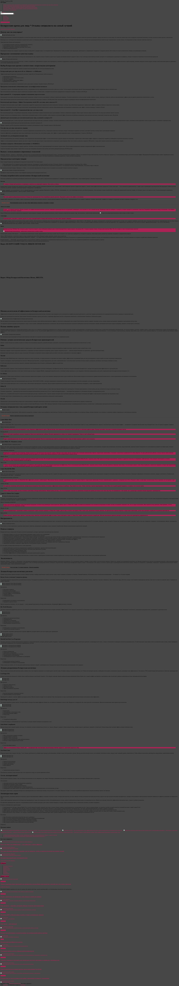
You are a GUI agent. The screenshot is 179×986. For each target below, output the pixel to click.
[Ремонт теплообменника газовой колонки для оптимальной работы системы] (19, 927)
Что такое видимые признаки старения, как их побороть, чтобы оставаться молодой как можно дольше (32, 851)
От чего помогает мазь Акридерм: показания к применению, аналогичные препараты (24, 836)
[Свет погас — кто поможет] (8, 918)
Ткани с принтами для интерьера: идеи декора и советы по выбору (19, 6)
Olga (12, 908)
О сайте (5, 16)
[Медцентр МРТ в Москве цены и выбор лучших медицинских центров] (18, 909)
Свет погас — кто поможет (9, 9)
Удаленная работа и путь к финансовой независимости (17, 951)
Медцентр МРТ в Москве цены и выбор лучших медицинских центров (20, 8)
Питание (5, 872)
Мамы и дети (6, 868)
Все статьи (5, 17)
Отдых (5, 871)
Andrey (12, 953)
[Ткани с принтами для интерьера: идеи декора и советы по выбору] (17, 891)
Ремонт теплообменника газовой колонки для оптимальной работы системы (24, 933)
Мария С (13, 29)
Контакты (5, 19)
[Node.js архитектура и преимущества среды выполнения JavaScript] (17, 964)
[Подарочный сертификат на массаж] (10, 937)
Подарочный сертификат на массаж (11, 942)
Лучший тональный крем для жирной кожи (14, 858)
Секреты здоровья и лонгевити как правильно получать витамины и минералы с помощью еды (30, 960)
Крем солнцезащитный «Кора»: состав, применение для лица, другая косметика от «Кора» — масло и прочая (30, 835)
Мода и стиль (6, 869)
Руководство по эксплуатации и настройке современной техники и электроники (25, 978)
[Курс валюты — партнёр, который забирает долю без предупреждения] (18, 900)
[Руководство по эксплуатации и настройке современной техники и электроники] (20, 973)
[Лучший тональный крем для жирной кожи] (11, 855)
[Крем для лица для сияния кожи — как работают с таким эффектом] (16, 841)
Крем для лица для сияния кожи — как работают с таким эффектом (21, 844)
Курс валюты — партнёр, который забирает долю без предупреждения (20, 7)
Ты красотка (6, 873)
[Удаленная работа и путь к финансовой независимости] (14, 946)
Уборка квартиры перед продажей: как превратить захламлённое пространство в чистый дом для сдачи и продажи (30, 4)
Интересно (6, 867)
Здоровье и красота (5, 22)
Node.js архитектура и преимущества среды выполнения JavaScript (21, 969)
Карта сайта (6, 18)
